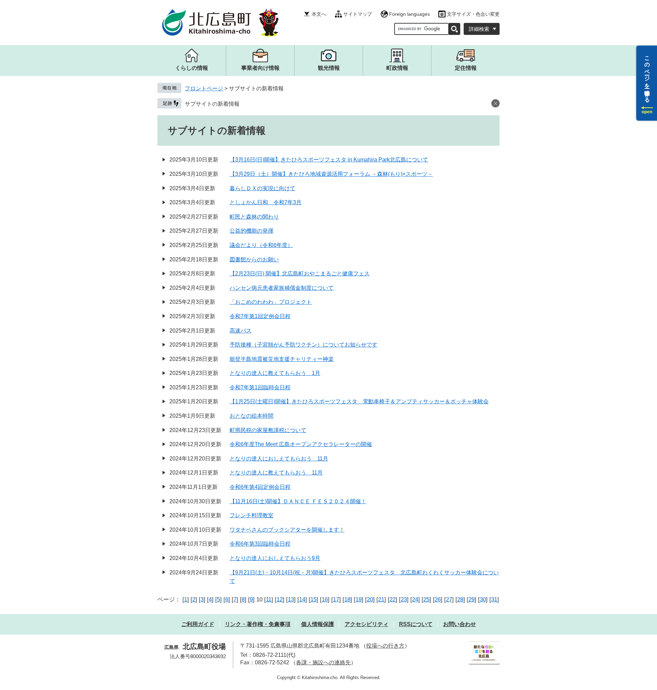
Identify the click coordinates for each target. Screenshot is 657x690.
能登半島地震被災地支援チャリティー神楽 (282, 359)
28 (460, 599)
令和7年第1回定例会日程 (260, 316)
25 (426, 599)
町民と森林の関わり (254, 217)
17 (336, 599)
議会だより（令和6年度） (261, 245)
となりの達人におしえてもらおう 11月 (279, 458)
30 (483, 599)
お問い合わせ (459, 624)
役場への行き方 (385, 646)
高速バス (241, 331)
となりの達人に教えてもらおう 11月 (276, 473)
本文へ (319, 14)
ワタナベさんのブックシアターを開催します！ (287, 530)
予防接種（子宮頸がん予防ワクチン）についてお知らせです (303, 345)
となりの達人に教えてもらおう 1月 (275, 373)
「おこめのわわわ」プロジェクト (271, 302)
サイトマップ (357, 14)
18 (347, 599)
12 (279, 599)
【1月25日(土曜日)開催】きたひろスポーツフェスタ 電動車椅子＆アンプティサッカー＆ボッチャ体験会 (359, 401)
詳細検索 (479, 29)
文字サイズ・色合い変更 (473, 14)
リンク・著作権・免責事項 (258, 624)
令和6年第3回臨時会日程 (260, 544)
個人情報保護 (317, 624)
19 (359, 599)
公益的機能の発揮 (251, 231)
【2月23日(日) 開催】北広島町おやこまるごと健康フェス (300, 273)
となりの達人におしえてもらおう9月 (275, 558)
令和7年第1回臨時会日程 (260, 387)
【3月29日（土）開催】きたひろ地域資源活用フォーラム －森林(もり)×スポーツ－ (331, 174)
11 (268, 599)
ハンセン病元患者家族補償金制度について (282, 288)
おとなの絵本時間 (251, 416)
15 (313, 599)
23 (404, 599)
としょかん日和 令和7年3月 (265, 202)
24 (415, 599)
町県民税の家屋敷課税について (268, 430)
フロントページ (204, 88)
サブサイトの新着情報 (212, 104)
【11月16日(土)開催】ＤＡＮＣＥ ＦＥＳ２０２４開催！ (298, 501)
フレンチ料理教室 (251, 515)
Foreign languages (409, 14)
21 (381, 599)
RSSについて (416, 624)
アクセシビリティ (366, 624)
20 (370, 599)
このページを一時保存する (647, 76)
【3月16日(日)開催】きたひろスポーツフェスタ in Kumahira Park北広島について (329, 159)
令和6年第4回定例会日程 (260, 487)
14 (302, 599)
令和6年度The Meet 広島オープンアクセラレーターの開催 (301, 444)
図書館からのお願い (254, 259)
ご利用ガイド (197, 624)
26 (438, 599)
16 (325, 599)
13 (291, 599)
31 (494, 599)
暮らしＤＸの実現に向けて (262, 188)
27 (449, 599)
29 (471, 599)
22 (392, 599)
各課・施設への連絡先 (323, 662)
